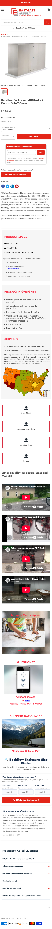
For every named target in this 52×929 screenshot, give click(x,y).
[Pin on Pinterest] (17, 186)
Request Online (13, 268)
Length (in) (6, 786)
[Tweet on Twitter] (7, 186)
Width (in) (22, 786)
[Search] (47, 22)
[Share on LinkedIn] (12, 186)
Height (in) (39, 786)
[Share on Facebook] (3, 186)
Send (41, 152)
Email (27, 700)
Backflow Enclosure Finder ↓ (16, 174)
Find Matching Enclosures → (26, 800)
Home (3, 34)
